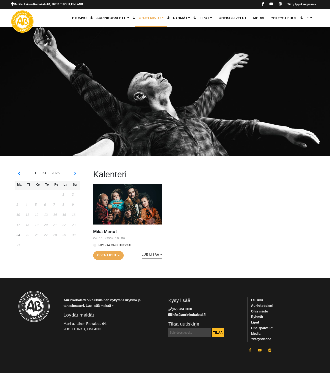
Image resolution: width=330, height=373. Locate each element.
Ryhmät (180, 18)
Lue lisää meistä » (100, 306)
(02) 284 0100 (182, 309)
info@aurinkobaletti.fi (189, 315)
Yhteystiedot (284, 18)
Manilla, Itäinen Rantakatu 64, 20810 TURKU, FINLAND (48, 4)
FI (307, 18)
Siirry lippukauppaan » (301, 4)
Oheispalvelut (232, 18)
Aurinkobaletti (111, 18)
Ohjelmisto (150, 18)
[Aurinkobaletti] (26, 18)
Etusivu (79, 18)
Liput (204, 18)
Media (258, 18)
